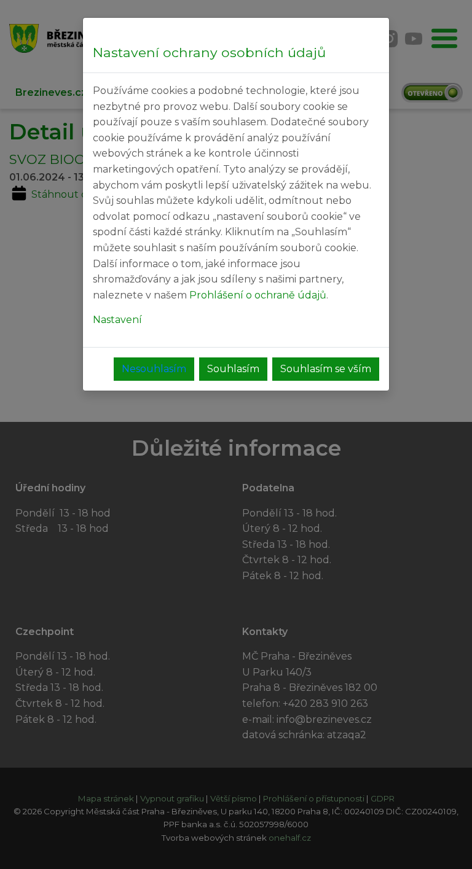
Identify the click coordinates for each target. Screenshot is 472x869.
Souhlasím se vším (325, 369)
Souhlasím (233, 369)
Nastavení (117, 319)
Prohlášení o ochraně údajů (257, 295)
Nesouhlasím (154, 369)
